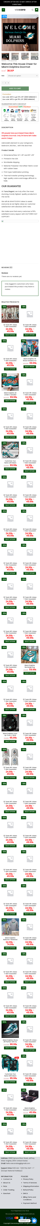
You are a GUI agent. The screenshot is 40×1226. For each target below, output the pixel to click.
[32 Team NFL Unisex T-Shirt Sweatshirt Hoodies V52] (10, 893)
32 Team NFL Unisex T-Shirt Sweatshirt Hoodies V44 (30, 394)
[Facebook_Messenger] (34, 1220)
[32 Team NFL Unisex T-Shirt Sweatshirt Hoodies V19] (10, 620)
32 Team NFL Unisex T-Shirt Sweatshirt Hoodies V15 (10, 667)
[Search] (32, 10)
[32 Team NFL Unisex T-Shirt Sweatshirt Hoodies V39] (29, 586)
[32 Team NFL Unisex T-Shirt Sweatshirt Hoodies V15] (10, 654)
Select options (10, 335)
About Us (6, 1183)
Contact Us (7, 1179)
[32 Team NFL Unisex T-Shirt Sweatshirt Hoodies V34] (10, 790)
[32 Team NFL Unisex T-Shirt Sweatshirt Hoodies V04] (29, 961)
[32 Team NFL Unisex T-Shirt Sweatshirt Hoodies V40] (29, 450)
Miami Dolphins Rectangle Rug (30, 666)
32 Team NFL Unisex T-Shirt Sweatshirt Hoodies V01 (10, 769)
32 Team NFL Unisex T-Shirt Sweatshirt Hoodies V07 (30, 735)
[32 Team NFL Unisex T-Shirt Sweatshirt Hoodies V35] (10, 859)
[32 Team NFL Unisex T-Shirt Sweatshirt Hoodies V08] (29, 416)
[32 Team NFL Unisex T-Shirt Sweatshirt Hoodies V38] (10, 995)
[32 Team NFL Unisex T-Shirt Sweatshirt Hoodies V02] (29, 859)
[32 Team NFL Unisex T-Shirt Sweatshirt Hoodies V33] (29, 484)
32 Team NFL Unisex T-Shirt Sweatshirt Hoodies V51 (10, 701)
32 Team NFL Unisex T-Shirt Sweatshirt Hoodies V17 (10, 360)
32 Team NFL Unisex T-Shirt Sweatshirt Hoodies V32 (30, 1008)
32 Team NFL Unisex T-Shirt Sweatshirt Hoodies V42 (30, 701)
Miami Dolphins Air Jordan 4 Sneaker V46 (10, 394)
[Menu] (3, 10)
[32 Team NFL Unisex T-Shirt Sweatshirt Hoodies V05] (10, 518)
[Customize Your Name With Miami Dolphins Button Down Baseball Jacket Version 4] (10, 1063)
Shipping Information (31, 1186)
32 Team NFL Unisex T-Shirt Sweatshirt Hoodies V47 (10, 429)
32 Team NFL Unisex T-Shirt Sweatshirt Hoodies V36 (10, 599)
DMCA (25, 1193)
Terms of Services (30, 1183)
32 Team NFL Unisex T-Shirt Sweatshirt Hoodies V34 (10, 803)
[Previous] (5, 32)
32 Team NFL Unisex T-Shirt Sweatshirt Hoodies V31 (10, 326)
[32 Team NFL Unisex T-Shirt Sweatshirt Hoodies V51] (10, 688)
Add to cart (15, 88)
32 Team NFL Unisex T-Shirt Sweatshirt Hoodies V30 (30, 326)
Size (3, 76)
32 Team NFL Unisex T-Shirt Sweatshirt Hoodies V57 (30, 531)
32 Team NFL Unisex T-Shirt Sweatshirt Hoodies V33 (30, 497)
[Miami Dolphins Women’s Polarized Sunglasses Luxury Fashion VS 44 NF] (29, 1097)
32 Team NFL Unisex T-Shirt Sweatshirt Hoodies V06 (30, 1042)
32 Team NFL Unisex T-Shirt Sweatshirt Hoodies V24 (10, 565)
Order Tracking (8, 1190)
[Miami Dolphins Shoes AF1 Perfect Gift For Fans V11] (10, 1029)
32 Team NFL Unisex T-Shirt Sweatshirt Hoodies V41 (30, 565)
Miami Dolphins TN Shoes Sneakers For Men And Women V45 (29, 360)
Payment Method (30, 1203)
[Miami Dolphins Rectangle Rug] (29, 654)
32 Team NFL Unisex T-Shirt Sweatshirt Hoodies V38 (10, 1008)
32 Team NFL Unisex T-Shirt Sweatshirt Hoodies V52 (10, 905)
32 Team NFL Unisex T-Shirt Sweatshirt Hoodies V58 (30, 769)
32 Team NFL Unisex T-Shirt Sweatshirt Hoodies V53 (30, 1076)
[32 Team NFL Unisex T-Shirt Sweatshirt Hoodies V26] (29, 620)
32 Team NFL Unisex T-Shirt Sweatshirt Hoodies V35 (10, 871)
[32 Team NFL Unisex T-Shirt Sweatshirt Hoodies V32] (29, 995)
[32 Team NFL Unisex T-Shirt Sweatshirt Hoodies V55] (10, 484)
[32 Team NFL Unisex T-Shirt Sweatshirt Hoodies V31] (10, 314)
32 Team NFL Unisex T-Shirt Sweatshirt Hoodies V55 (10, 497)
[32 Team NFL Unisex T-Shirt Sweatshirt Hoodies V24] (10, 552)
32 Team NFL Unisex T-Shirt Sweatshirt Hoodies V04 (30, 973)
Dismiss (25, 4)
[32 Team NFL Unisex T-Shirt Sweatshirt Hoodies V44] (29, 382)
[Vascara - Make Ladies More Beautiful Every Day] (20, 9)
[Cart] (36, 10)
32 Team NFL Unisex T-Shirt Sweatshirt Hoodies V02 (30, 871)
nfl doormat (12, 61)
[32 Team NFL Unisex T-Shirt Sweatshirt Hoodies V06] (29, 1029)
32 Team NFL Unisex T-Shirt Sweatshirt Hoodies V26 (30, 633)
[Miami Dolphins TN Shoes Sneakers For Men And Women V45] (29, 348)
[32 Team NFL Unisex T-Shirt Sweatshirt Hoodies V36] (10, 586)
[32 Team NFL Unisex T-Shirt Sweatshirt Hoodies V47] (10, 416)
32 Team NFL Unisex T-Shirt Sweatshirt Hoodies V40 (30, 463)
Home (4, 61)
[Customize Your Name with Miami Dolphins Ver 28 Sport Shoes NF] (10, 450)
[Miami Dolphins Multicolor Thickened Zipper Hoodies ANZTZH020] (10, 927)
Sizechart (6, 1193)
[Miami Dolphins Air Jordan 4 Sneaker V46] (10, 382)
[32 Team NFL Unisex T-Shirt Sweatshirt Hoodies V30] (29, 314)
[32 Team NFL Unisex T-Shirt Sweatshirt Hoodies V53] (29, 1063)
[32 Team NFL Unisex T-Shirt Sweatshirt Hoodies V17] (10, 348)
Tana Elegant (9, 191)
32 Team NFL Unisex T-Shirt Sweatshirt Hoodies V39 (30, 599)
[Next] (35, 32)
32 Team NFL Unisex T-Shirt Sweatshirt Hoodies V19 (10, 633)
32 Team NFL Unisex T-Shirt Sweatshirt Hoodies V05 (10, 531)
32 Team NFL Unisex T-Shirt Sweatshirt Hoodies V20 (10, 973)
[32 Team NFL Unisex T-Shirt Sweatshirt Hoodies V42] (29, 688)
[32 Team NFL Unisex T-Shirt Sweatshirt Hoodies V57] (29, 518)
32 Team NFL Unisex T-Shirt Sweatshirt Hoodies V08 (30, 429)
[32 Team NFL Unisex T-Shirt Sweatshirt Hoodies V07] (29, 722)
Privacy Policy (28, 1179)
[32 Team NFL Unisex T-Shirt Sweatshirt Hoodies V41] (29, 552)
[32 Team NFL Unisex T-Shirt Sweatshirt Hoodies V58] (29, 756)
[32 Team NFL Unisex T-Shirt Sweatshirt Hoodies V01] (10, 756)
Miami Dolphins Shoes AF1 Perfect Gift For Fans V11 (10, 1042)
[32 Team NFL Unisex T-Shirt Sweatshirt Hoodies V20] (10, 961)
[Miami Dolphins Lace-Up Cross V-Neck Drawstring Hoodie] (10, 722)
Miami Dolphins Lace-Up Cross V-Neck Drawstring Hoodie (10, 735)
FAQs (5, 1186)
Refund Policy (28, 1190)
